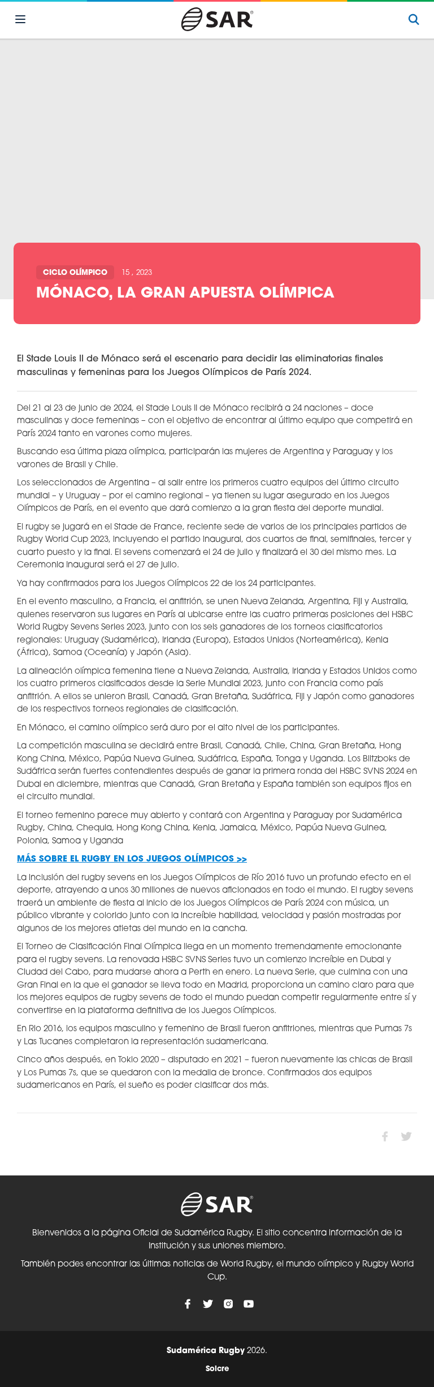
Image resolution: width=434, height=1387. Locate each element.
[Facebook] (187, 1303)
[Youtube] (248, 1303)
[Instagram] (228, 1303)
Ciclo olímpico (75, 273)
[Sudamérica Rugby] (217, 19)
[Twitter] (207, 1303)
